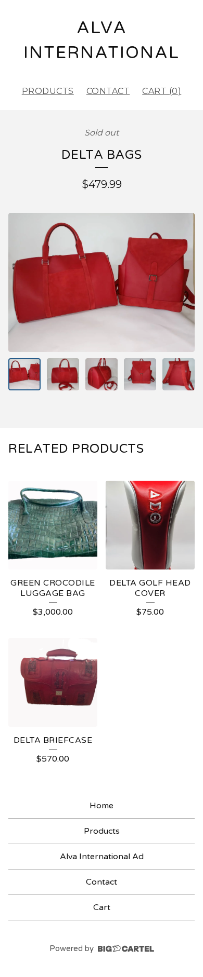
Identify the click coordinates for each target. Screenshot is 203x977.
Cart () (161, 91)
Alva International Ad (102, 856)
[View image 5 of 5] (178, 374)
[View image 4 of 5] (140, 374)
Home (101, 805)
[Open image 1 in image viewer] (101, 282)
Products (48, 91)
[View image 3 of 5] (101, 374)
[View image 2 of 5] (63, 374)
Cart (101, 907)
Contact (108, 91)
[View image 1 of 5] (24, 374)
